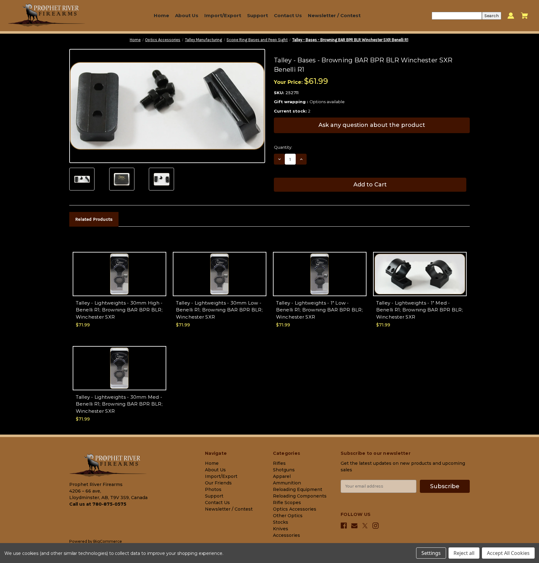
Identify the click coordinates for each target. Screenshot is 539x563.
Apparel (282, 476)
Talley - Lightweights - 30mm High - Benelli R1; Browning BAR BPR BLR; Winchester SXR (119, 310)
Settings (431, 553)
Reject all (464, 553)
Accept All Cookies (508, 553)
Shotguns (284, 470)
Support (257, 15)
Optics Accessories (294, 509)
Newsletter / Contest (334, 15)
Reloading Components (300, 496)
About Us (186, 15)
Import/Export (222, 15)
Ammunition (287, 483)
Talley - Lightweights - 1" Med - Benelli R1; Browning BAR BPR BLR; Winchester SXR (419, 310)
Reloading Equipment (297, 489)
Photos (213, 489)
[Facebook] (344, 525)
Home (161, 15)
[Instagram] (375, 525)
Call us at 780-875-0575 (97, 504)
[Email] (354, 525)
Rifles (279, 463)
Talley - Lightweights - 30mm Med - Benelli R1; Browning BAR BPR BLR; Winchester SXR (119, 404)
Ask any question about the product (371, 125)
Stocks (280, 522)
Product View (119, 279)
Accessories (286, 535)
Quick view (119, 268)
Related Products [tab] (94, 219)
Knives (280, 529)
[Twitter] (365, 525)
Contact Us (288, 15)
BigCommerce (107, 541)
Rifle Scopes (287, 502)
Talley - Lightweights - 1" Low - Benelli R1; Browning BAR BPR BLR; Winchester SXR (319, 310)
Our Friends (218, 483)
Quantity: (283, 147)
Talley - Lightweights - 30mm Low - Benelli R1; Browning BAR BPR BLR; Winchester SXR (219, 310)
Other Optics (288, 515)
